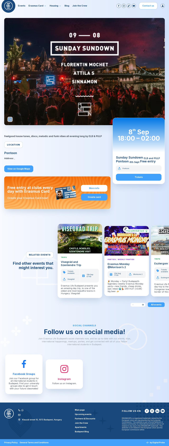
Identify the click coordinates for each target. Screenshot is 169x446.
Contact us (148, 5)
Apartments (80, 427)
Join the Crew (81, 423)
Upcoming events (83, 414)
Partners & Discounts (85, 419)
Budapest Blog (82, 432)
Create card (94, 197)
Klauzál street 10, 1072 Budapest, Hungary (42, 420)
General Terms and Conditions (34, 443)
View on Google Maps (18, 168)
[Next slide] (142, 305)
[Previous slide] (133, 305)
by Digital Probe (157, 442)
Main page (80, 410)
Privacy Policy (11, 443)
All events (156, 304)
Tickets (139, 177)
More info (94, 188)
